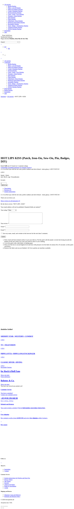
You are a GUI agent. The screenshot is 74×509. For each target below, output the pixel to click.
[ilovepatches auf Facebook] (1, 462)
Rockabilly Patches (13, 24)
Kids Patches (11, 17)
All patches (7, 4)
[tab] (38, 188)
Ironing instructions (9, 191)
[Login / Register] (1, 44)
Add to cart (4, 185)
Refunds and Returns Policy (12, 496)
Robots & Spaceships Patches (16, 22)
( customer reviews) (26, 167)
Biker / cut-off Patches (14, 8)
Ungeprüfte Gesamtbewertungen (10, 167)
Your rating (4, 210)
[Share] (3, 506)
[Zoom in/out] (7, 506)
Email (3, 230)
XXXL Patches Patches (14, 29)
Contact (6, 471)
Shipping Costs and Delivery (12, 495)
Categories (7, 62)
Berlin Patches (12, 6)
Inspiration (7, 30)
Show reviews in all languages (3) (10, 201)
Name (3, 226)
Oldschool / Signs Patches (15, 21)
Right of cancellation (10, 486)
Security (6, 483)
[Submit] (19, 42)
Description (7, 188)
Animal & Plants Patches (15, 27)
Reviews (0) (7, 190)
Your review (5, 223)
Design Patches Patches (14, 13)
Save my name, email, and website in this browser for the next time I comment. (25, 233)
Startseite (3, 96)
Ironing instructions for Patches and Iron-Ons (17, 478)
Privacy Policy (8, 479)
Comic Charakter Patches (15, 11)
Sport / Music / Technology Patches (18, 26)
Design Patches (12, 70)
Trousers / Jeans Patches (15, 16)
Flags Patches (12, 19)
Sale (5, 32)
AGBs (6, 488)
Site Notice (7, 481)
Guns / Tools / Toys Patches (16, 14)
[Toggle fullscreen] (5, 506)
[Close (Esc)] (1, 506)
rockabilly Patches (13, 82)
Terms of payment (9, 484)
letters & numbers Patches (15, 9)
